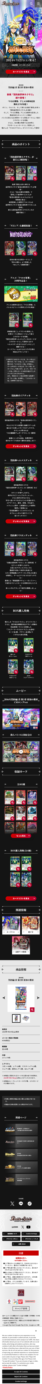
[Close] (36, 1330)
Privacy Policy (7, 1367)
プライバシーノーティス (31, 1239)
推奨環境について (12, 1234)
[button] (3, 998)
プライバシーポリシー (12, 1239)
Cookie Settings (31, 1234)
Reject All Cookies (20, 1376)
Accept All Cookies (21, 1372)
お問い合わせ (22, 1244)
